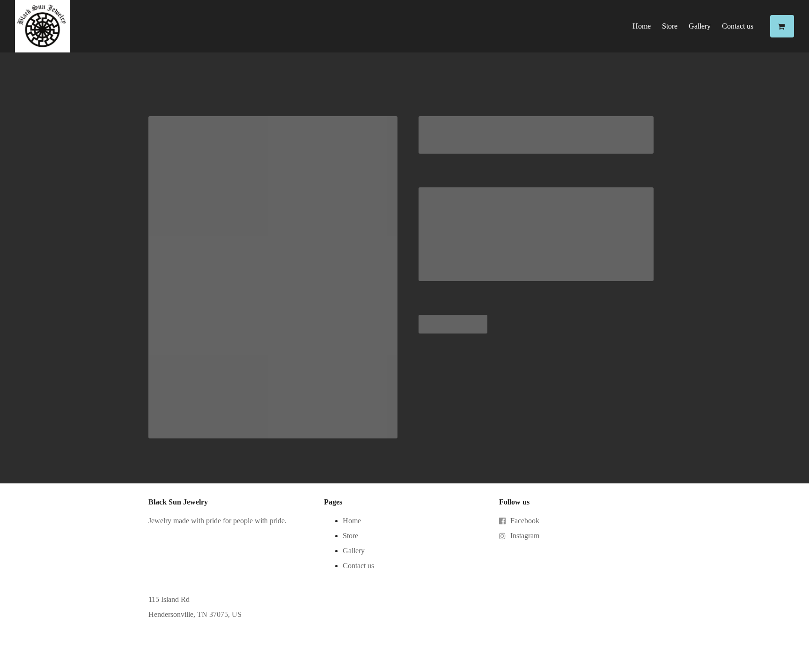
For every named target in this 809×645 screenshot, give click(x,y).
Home (641, 26)
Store (669, 26)
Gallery (700, 26)
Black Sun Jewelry (178, 502)
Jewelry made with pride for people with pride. (217, 521)
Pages (333, 502)
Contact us (737, 26)
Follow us (514, 502)
